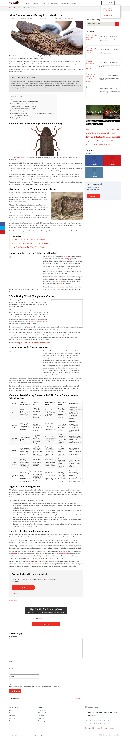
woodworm (59, 281)
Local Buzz (41, 715)
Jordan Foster (14, 18)
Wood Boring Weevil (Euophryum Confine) (23, 108)
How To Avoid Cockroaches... (109, 49)
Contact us (12, 718)
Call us (23, 587)
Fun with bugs (41, 721)
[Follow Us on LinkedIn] (95, 722)
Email (11, 669)
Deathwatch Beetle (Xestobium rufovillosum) (24, 104)
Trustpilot (14, 593)
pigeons (108, 141)
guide (108, 133)
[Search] (117, 24)
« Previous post (14, 698)
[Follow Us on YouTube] (103, 722)
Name (11, 661)
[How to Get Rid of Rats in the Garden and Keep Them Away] (92, 39)
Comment (13, 636)
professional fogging (63, 553)
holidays (114, 133)
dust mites (88, 133)
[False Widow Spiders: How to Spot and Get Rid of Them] (92, 92)
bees (99, 130)
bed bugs (93, 129)
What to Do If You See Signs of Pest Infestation (29, 240)
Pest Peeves (41, 718)
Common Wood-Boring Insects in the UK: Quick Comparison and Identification (33, 113)
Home (27, 3)
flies (98, 133)
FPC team (103, 133)
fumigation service (42, 556)
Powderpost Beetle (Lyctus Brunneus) (22, 111)
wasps (101, 144)
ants (87, 129)
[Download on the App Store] (88, 728)
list (113, 137)
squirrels (95, 144)
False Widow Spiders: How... (108, 88)
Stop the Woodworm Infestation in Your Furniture (33, 343)
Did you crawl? (42, 713)
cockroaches (114, 129)
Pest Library (65, 3)
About (74, 3)
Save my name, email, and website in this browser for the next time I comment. (34, 687)
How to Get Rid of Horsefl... (108, 62)
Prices (44, 3)
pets (103, 141)
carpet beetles (105, 130)
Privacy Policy (107, 735)
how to (89, 136)
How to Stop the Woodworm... (109, 75)
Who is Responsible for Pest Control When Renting (31, 243)
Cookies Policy (117, 735)
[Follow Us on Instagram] (108, 722)
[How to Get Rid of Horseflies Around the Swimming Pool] (92, 66)
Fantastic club (53, 3)
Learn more (93, 196)
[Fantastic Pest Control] (14, 2)
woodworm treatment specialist (35, 564)
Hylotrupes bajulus (66, 256)
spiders (88, 144)
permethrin (14, 553)
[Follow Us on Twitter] (91, 722)
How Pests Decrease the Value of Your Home (28, 247)
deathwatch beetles (28, 213)
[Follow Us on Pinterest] (99, 722)
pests (99, 140)
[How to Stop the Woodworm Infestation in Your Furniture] (92, 79)
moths (94, 141)
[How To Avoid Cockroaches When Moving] (92, 53)
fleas (94, 133)
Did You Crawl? (58, 18)
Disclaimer (12, 721)
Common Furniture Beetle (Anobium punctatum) (25, 101)
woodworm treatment (60, 287)
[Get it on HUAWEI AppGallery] (107, 728)
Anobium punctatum (15, 157)
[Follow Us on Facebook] (87, 722)
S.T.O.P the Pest (42, 710)
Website (11, 677)
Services (36, 3)
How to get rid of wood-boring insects (22, 118)
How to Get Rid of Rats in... (108, 36)
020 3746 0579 (107, 10)
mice (117, 137)
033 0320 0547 (107, 15)
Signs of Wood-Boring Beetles (20, 115)
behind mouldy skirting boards (38, 321)
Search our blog (93, 19)
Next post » (79, 698)
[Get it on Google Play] (96, 728)
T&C (100, 735)
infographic (108, 137)
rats (113, 140)
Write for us (12, 715)
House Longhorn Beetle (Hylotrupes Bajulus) (24, 106)
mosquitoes (88, 141)
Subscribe (11, 713)
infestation (99, 136)
